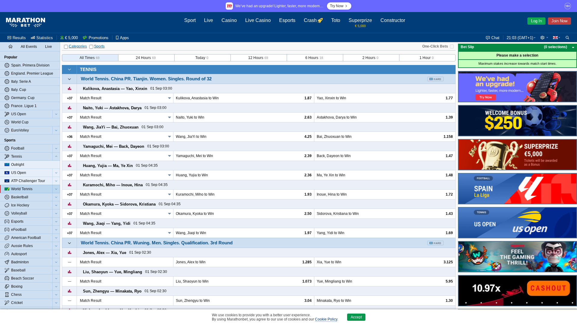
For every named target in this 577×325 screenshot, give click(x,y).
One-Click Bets (435, 46)
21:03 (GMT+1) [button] (520, 38)
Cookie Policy (326, 319)
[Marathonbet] (25, 22)
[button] (544, 37)
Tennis (88, 69)
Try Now (336, 6)
